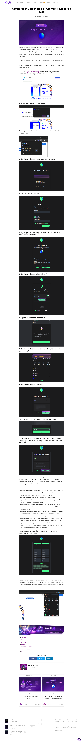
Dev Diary (44, 719)
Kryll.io (48, 2)
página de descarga (32, 72)
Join (58, 2)
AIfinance (32, 719)
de (39, 724)
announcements (34, 724)
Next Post (53, 675)
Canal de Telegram (26, 649)
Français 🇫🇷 (34, 2)
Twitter (41, 658)
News (50, 719)
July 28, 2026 (11, 734)
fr (50, 724)
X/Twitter (23, 642)
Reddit (23, 651)
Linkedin (50, 658)
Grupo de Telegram (26, 646)
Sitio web (23, 637)
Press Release (33, 722)
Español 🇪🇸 (42, 2)
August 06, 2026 (12, 728)
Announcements (19, 2)
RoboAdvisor (41, 722)
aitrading (47, 722)
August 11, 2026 (12, 722)
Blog (22, 640)
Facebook (33, 658)
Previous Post (29, 675)
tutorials (32, 726)
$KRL (54, 2)
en (43, 724)
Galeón (23, 644)
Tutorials (28, 2)
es (29, 693)
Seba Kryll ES (34, 665)
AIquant (38, 719)
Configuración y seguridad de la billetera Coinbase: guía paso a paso (53, 698)
